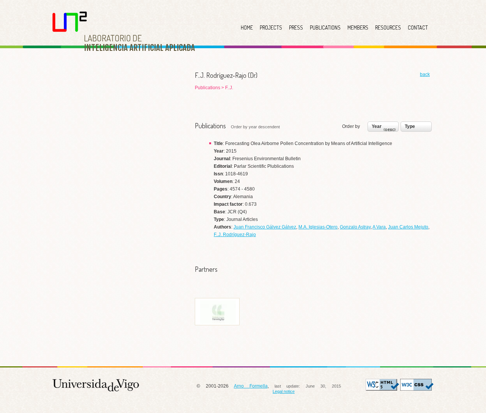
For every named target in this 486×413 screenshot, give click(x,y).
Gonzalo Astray (355, 227)
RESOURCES (388, 27)
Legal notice (284, 391)
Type (410, 126)
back (425, 74)
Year (377, 126)
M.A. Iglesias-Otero (318, 227)
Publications (208, 87)
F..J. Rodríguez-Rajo (235, 234)
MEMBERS (357, 27)
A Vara (379, 227)
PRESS (296, 27)
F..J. (229, 87)
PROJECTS (271, 27)
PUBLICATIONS (325, 27)
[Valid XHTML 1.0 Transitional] (382, 389)
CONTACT (418, 27)
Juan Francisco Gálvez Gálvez (265, 227)
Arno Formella (251, 386)
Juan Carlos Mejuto (408, 227)
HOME (247, 27)
